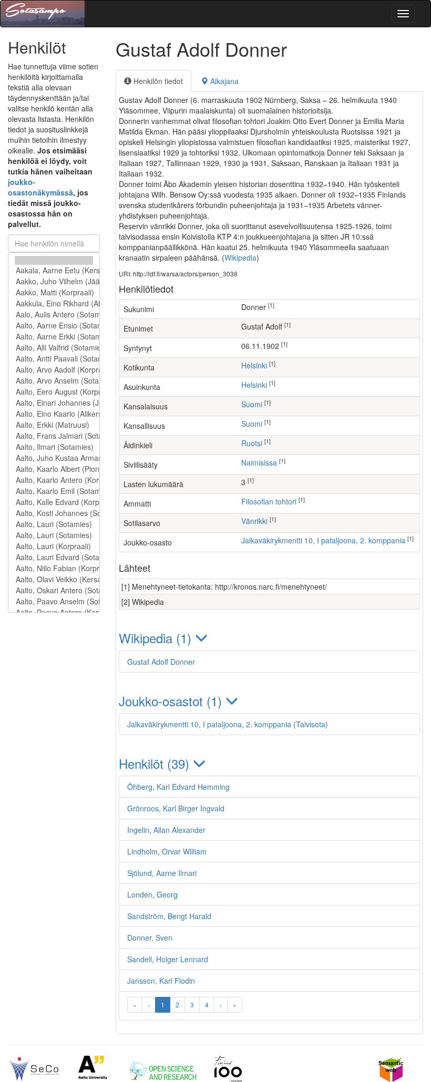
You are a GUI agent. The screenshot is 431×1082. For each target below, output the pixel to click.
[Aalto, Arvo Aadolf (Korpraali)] (54, 369)
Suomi (251, 404)
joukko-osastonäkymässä (40, 187)
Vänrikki (254, 521)
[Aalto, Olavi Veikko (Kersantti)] (54, 579)
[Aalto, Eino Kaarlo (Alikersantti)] (54, 413)
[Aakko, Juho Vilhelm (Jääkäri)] (54, 281)
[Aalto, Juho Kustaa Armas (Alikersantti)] (54, 457)
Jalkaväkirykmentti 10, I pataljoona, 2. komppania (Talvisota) (227, 724)
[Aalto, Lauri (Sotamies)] (54, 524)
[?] (54, 260)
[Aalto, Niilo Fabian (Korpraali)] (54, 568)
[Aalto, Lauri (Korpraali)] (54, 546)
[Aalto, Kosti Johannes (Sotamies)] (54, 513)
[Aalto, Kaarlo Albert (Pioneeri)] (54, 469)
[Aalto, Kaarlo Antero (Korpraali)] (54, 480)
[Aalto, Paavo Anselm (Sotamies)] (54, 601)
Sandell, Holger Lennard (167, 959)
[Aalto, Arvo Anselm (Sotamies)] (54, 380)
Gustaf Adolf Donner (161, 661)
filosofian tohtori (268, 501)
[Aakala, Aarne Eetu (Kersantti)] (54, 270)
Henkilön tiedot (157, 81)
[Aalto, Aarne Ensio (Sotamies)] (54, 325)
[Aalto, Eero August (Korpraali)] (54, 391)
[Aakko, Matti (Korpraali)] (54, 292)
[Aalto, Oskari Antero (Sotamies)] (54, 590)
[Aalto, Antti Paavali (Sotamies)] (54, 358)
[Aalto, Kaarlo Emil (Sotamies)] (54, 491)
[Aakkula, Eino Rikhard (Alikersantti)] (54, 303)
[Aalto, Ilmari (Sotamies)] (54, 446)
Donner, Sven (149, 937)
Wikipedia (240, 257)
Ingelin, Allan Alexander (166, 830)
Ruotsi (251, 443)
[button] (269, 638)
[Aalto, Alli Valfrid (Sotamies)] (54, 347)
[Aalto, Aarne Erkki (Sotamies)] (54, 336)
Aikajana (223, 81)
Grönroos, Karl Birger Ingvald (175, 808)
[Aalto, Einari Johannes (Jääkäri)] (54, 402)
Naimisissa (259, 462)
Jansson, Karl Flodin (161, 980)
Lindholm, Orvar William (167, 851)
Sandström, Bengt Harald (169, 916)
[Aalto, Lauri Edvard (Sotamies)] (54, 557)
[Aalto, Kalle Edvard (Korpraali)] (54, 502)
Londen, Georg (152, 894)
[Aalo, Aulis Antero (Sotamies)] (54, 314)
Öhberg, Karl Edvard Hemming (178, 786)
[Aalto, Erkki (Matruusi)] (54, 424)
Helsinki (254, 365)
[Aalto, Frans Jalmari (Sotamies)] (54, 435)
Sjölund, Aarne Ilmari (162, 873)
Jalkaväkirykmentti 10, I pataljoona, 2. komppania (323, 540)
